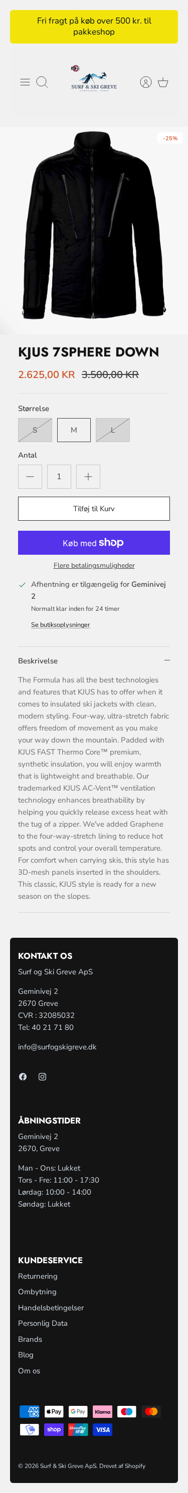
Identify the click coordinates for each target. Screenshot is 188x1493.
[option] (94, 230)
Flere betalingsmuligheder (94, 566)
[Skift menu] (25, 82)
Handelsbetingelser (51, 1308)
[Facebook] (23, 1076)
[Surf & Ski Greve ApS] (94, 83)
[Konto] (141, 82)
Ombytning (37, 1292)
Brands (30, 1339)
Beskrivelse (38, 661)
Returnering (38, 1276)
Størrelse (33, 409)
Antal (27, 455)
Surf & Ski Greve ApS (68, 1466)
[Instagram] (42, 1076)
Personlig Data (43, 1323)
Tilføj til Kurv (94, 509)
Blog (26, 1355)
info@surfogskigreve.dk (57, 1047)
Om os (29, 1371)
